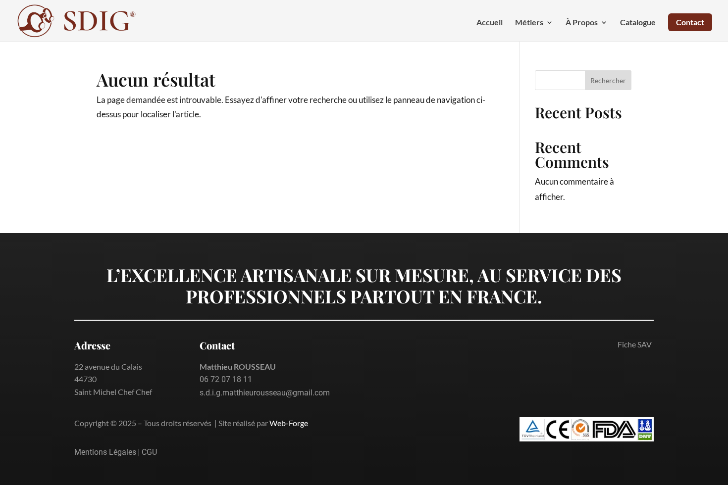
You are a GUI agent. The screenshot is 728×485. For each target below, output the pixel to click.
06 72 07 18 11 (226, 379)
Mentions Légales (105, 452)
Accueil (489, 23)
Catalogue (638, 23)
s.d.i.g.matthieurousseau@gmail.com (265, 392)
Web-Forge (288, 423)
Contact (690, 22)
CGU (149, 452)
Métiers (529, 23)
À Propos (582, 23)
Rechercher (608, 80)
